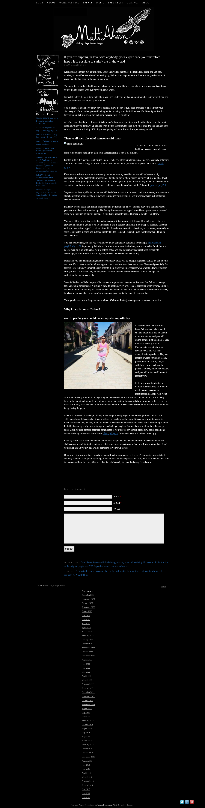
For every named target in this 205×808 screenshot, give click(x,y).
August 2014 (87, 728)
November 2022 (88, 648)
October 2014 (87, 724)
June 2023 (86, 619)
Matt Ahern (102, 28)
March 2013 (87, 777)
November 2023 (88, 599)
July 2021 (86, 712)
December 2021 (88, 692)
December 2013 (88, 749)
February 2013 (88, 781)
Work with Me (69, 3)
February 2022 (88, 684)
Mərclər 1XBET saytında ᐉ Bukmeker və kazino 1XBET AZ (47, 121)
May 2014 (86, 736)
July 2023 (86, 615)
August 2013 (87, 761)
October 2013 (87, 753)
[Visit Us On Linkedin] (186, 804)
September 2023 (88, 607)
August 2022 (87, 660)
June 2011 (86, 797)
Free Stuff (115, 3)
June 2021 (86, 716)
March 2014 (87, 740)
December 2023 (88, 595)
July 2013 (86, 765)
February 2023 (88, 635)
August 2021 (87, 708)
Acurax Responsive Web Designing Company (115, 805)
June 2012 (86, 793)
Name (117, 496)
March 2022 (87, 680)
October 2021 (87, 700)
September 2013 (88, 757)
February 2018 (88, 720)
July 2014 (86, 732)
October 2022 (87, 652)
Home (39, 3)
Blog (145, 3)
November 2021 (88, 696)
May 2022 (86, 672)
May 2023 (86, 623)
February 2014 (88, 745)
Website (117, 509)
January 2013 (87, 785)
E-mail (117, 503)
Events (88, 3)
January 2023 (87, 639)
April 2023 (86, 627)
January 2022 (87, 688)
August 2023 (87, 611)
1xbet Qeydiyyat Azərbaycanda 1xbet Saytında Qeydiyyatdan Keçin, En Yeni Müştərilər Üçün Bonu (46, 180)
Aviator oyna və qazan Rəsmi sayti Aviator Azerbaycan (45, 150)
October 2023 (87, 603)
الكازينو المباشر (158, 185)
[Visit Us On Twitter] (181, 804)
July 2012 (86, 789)
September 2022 (88, 656)
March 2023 (87, 631)
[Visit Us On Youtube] (191, 804)
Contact (133, 3)
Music (100, 3)
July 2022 (86, 664)
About (51, 3)
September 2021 (88, 704)
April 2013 (86, 773)
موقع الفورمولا (110, 433)
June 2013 (86, 769)
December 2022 (88, 643)
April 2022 (86, 676)
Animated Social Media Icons (82, 805)
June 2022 (86, 668)
